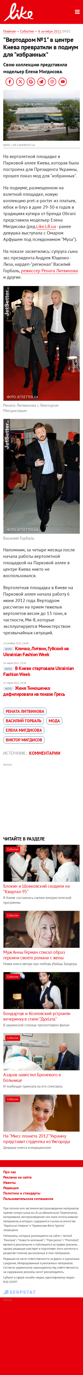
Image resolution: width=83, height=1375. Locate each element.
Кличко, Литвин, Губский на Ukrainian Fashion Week (35, 651)
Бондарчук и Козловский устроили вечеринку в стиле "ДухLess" (36, 1016)
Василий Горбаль (24, 720)
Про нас (9, 1172)
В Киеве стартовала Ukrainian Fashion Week (38, 671)
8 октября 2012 (49, 31)
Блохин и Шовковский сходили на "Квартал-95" (36, 889)
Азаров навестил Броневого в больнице (32, 1077)
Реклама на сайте (17, 1177)
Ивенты (9, 1182)
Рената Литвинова (25, 711)
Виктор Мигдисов (24, 740)
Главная (9, 31)
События (27, 31)
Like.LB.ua (46, 226)
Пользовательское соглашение (28, 1198)
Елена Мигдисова (24, 730)
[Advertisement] (41, 799)
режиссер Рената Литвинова (49, 271)
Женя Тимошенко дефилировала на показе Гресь (34, 691)
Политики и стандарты (21, 1193)
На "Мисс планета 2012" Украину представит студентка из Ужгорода (36, 1138)
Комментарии (44, 753)
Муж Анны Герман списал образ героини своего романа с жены (34, 955)
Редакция (11, 1187)
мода (54, 720)
